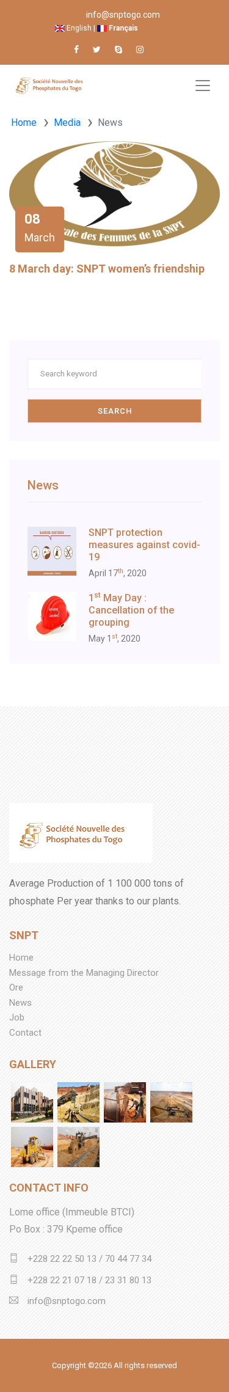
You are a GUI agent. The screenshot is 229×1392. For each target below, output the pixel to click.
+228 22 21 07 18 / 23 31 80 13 (89, 1280)
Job (16, 1017)
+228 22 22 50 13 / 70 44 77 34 (89, 1258)
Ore (16, 987)
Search (115, 411)
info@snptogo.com (123, 15)
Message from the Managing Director (84, 972)
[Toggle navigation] (203, 85)
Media (67, 122)
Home (24, 122)
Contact (25, 1032)
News (20, 1002)
